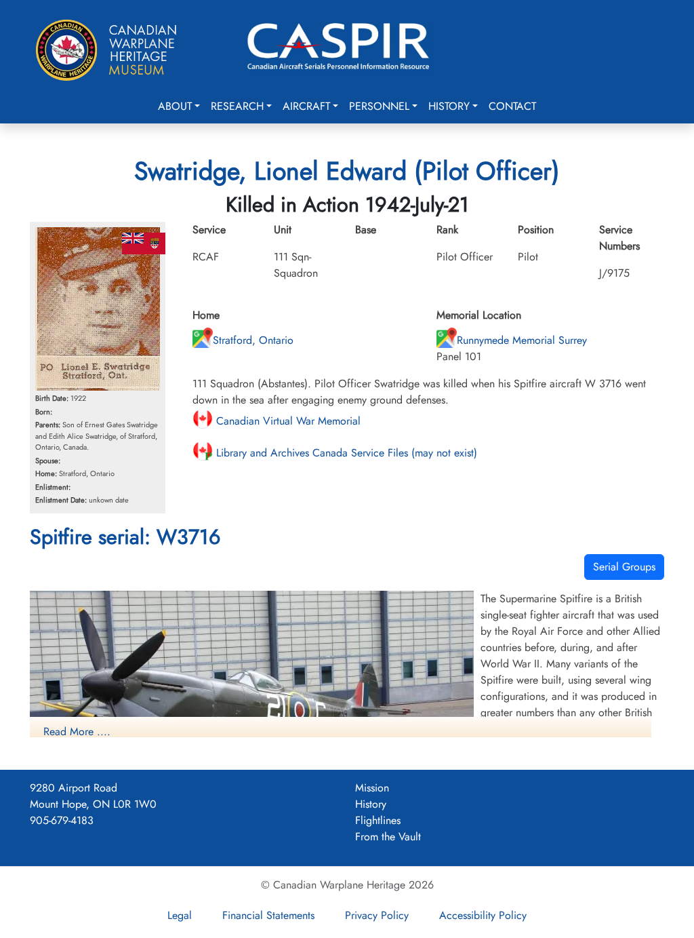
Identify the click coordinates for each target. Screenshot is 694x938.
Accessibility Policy (483, 915)
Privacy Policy (377, 915)
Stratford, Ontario (253, 340)
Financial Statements (268, 915)
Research (237, 106)
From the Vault (388, 836)
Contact (512, 106)
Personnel (379, 106)
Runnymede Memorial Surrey (522, 340)
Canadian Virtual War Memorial (287, 421)
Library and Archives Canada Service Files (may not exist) (345, 453)
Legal (179, 915)
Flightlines (378, 820)
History (449, 106)
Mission (372, 788)
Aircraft (306, 106)
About (175, 106)
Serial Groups (624, 566)
